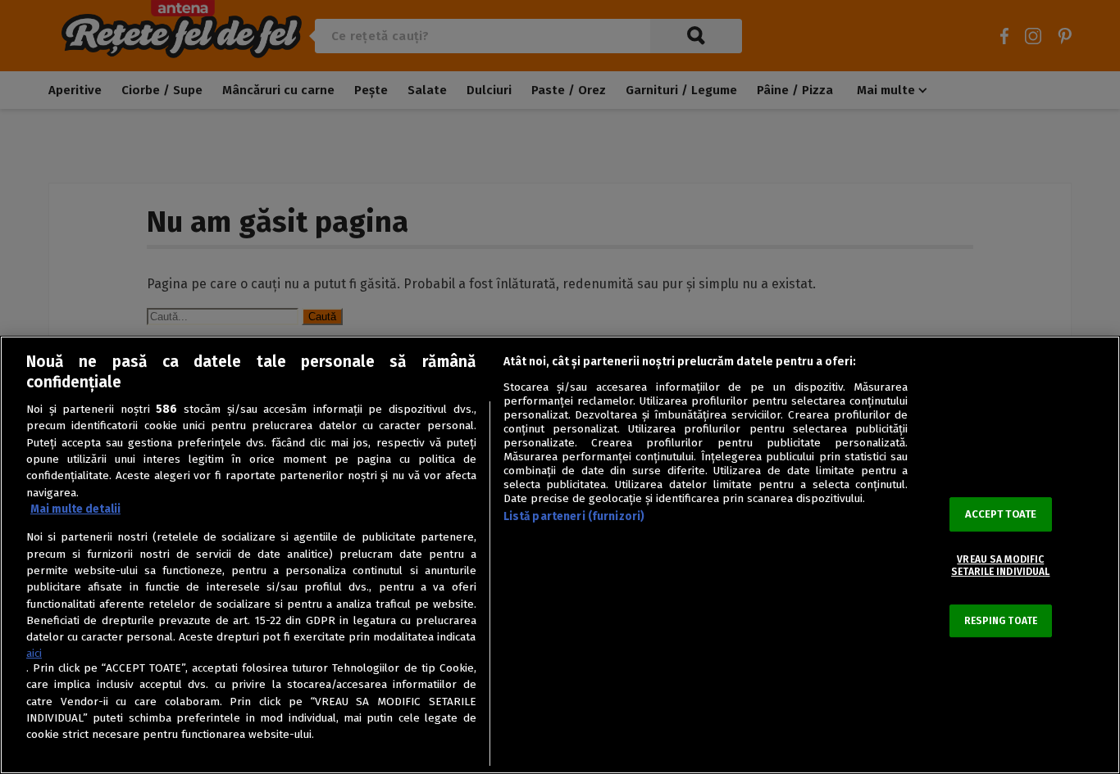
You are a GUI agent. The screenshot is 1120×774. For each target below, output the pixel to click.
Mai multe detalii (75, 509)
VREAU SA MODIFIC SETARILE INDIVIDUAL (1000, 565)
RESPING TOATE (1001, 621)
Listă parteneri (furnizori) (574, 516)
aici (34, 653)
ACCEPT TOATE (1001, 515)
